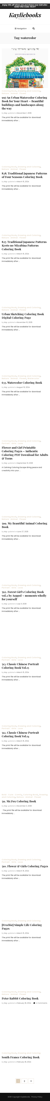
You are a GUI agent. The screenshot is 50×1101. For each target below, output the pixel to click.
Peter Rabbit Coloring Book (20, 998)
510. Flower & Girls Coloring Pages (25, 866)
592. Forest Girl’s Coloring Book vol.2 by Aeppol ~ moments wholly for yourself (24, 595)
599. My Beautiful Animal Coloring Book (24, 525)
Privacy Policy (36, 1097)
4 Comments (41, 1003)
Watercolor (33, 378)
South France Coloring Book (21, 1057)
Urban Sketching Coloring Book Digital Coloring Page (23, 315)
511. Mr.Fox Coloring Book (19, 801)
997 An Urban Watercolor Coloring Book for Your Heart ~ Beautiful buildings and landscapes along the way (24, 103)
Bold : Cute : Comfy (12, 794)
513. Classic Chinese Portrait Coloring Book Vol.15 (20, 665)
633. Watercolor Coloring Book (22, 382)
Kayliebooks (25, 15)
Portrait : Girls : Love (12, 443)
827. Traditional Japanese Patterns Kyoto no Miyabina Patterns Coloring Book (24, 245)
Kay (5, 113)
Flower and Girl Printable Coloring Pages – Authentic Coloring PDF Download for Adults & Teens (25, 453)
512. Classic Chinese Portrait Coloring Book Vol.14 (20, 734)
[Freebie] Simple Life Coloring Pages (22, 926)
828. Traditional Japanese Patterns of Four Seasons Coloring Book (24, 175)
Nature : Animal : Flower (14, 93)
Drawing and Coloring (29, 91)
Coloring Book (9, 91)
